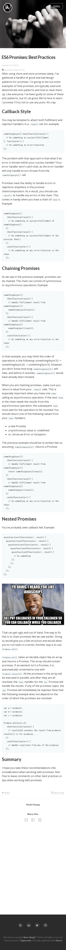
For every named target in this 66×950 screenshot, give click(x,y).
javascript (8, 70)
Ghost (58, 940)
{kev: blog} (29, 937)
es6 (23, 70)
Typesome (25, 940)
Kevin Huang (33, 804)
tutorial (17, 70)
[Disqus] (33, 869)
